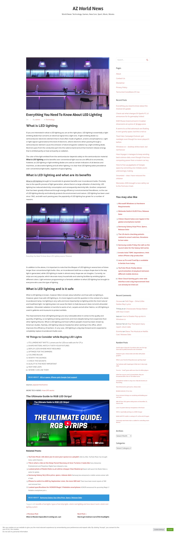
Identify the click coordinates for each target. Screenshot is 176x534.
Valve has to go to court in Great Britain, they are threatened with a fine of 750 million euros (130, 375)
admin (37, 120)
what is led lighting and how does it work (84, 504)
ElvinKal (119, 331)
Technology (50, 120)
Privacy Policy (121, 87)
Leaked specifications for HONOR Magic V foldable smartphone (54, 487)
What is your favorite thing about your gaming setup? (131, 360)
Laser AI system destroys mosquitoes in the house (130, 408)
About (118, 74)
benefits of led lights (43, 504)
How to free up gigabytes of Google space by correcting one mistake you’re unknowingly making (131, 168)
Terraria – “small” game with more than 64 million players (132, 370)
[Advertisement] (88, 39)
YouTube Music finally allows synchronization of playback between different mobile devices (133, 271)
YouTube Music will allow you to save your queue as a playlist (53, 457)
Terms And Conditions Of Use (128, 92)
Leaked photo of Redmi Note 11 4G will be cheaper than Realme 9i (55, 469)
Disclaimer (120, 83)
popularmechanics (40, 384)
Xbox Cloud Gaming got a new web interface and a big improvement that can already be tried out (133, 282)
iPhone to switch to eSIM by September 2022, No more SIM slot (54, 481)
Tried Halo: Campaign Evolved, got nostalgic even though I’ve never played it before (132, 139)
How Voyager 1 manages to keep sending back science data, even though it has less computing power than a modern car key (133, 157)
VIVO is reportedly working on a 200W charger (129, 412)
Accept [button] (170, 529)
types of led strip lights (60, 504)
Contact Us (120, 78)
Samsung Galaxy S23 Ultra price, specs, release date (50, 475)
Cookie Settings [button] (159, 529)
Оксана (119, 301)
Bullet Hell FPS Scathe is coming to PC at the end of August (132, 416)
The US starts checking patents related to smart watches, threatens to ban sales (133, 237)
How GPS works (48, 390)
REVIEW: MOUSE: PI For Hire (124, 391)
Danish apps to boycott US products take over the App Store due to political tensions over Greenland (131, 348)
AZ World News (88, 9)
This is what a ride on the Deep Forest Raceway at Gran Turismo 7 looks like (59, 463)
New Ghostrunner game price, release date (128, 387)
